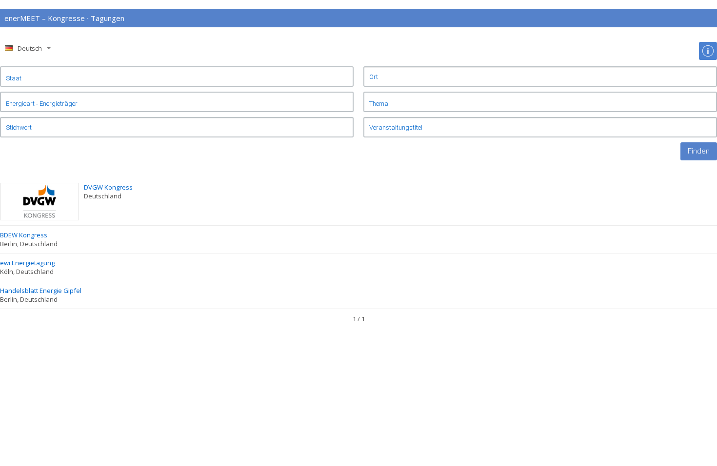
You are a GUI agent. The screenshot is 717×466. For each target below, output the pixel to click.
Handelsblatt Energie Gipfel (40, 290)
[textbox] (540, 76)
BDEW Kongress (23, 235)
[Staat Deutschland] (177, 76)
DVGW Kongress (108, 187)
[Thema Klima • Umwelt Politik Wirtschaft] (540, 102)
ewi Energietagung (27, 262)
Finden (699, 151)
